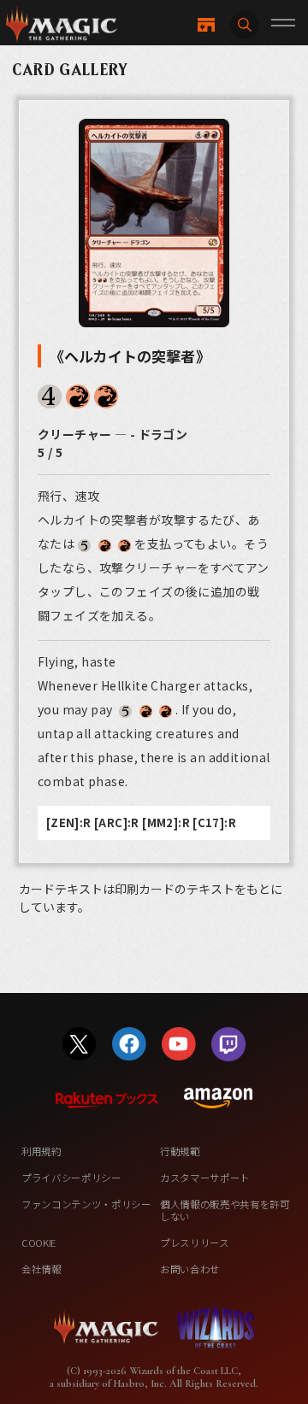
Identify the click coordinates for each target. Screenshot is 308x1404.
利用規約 (41, 1151)
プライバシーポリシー (71, 1177)
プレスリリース (194, 1242)
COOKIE (38, 1242)
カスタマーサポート (205, 1177)
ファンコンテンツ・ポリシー (86, 1204)
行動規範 (180, 1151)
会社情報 (41, 1269)
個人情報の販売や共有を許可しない (225, 1210)
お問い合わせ (190, 1269)
